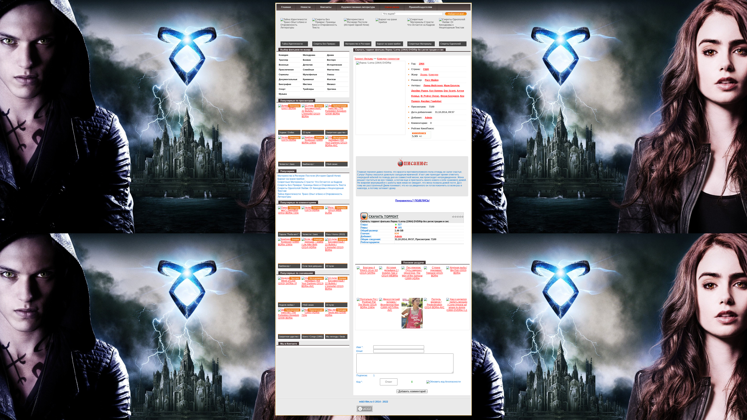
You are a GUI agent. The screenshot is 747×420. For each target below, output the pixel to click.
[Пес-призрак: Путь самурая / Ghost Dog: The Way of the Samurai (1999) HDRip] (412, 278)
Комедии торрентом (388, 58)
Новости (305, 7)
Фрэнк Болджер (449, 96)
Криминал (308, 79)
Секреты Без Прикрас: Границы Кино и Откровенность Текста (312, 185)
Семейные (308, 69)
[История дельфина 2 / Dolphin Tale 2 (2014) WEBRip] (389, 275)
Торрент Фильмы (363, 58)
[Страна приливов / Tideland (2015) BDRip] (434, 275)
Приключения (286, 69)
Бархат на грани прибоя (291, 179)
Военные (283, 65)
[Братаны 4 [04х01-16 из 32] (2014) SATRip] (367, 273)
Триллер (283, 60)
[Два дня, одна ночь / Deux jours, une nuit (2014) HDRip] (412, 327)
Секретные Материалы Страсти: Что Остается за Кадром (310, 182)
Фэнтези (331, 79)
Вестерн (331, 60)
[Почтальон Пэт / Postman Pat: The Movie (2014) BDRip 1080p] (367, 307)
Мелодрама (309, 55)
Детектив (308, 65)
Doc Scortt (450, 90)
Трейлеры (308, 89)
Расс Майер (431, 80)
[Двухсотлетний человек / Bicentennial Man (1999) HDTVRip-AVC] (389, 310)
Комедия (283, 55)
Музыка (283, 94)
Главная (286, 7)
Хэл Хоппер (436, 90)
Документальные (288, 79)
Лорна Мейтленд (433, 85)
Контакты (325, 7)
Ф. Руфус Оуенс (430, 96)
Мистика (307, 84)
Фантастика (333, 69)
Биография (285, 84)
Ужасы (330, 74)
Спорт (282, 89)
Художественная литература (358, 7)
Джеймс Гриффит (431, 101)
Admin (398, 236)
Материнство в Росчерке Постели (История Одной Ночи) (309, 175)
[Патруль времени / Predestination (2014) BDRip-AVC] (434, 307)
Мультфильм (310, 74)
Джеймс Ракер (419, 90)
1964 (421, 63)
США (426, 69)
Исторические (334, 65)
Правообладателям (420, 7)
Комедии (433, 74)
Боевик (307, 60)
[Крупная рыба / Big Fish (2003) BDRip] (456, 273)
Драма (423, 74)
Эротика (331, 89)
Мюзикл (331, 84)
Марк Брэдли (451, 85)
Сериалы (283, 74)
